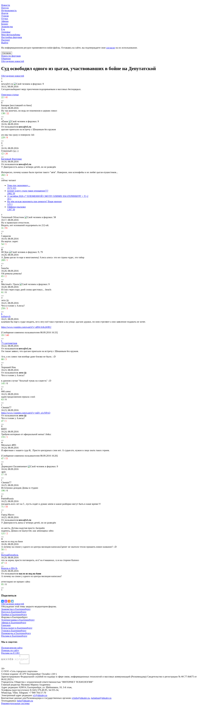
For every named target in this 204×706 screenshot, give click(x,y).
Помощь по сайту (10, 650)
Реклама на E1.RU (10, 653)
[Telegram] (12, 601)
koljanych (5, 316)
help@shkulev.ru (25, 700)
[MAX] (5, 601)
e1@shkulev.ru (40, 695)
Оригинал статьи (10, 94)
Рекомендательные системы (15, 703)
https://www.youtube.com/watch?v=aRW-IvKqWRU (26, 327)
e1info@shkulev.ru (81, 698)
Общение (6, 58)
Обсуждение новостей (12, 61)
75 (9, 343)
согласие (110, 47)
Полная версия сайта (11, 647)
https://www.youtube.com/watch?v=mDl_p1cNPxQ (25, 413)
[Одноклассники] (9, 601)
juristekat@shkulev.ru (101, 698)
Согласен (6, 53)
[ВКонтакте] (2, 601)
